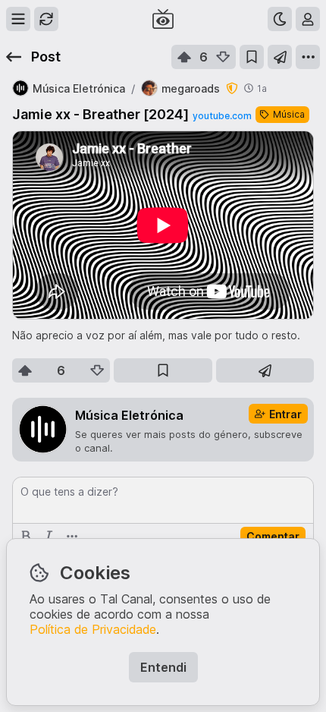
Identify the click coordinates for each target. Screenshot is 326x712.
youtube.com (222, 115)
